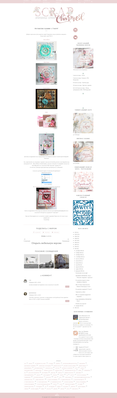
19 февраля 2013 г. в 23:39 (34, 295)
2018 (76, 238)
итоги (76, 368)
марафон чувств (58, 370)
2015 (76, 244)
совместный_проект (39, 379)
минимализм (87, 370)
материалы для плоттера (70, 370)
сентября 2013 (79, 256)
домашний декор (28, 368)
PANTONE (62, 388)
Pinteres (56, 232)
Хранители (73, 386)
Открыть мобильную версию (46, 243)
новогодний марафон (29, 375)
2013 (76, 248)
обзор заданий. (46, 375)
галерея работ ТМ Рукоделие (45, 365)
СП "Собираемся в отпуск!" (55, 381)
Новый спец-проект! (81, 303)
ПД (67, 375)
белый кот (58, 363)
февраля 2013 (79, 271)
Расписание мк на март (82, 273)
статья (60, 384)
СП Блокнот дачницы (68, 381)
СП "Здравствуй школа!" (66, 379)
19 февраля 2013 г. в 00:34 (35, 282)
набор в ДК (53, 372)
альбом (30, 363)
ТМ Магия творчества (28, 386)
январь (42, 388)
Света (55, 377)
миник (79, 370)
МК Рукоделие (45, 372)
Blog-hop (49, 388)
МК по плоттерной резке (34, 372)
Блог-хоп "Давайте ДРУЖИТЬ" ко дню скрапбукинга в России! (85, 333)
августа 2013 (79, 258)
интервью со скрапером (67, 368)
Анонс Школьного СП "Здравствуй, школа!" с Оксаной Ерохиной (84, 317)
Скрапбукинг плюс (28, 379)
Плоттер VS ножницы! (81, 375)
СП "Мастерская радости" (79, 379)
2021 (76, 232)
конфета (82, 368)
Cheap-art (55, 388)
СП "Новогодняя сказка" (42, 381)
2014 (76, 246)
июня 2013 (78, 262)
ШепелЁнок (46, 39)
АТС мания (51, 363)
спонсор (55, 384)
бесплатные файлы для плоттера (70, 363)
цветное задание (81, 386)
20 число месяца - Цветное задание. (82, 85)
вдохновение (82, 363)
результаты (48, 236)
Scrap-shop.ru (75, 388)
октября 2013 (79, 254)
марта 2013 (78, 269)
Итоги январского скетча (63, 266)
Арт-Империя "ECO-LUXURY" (40, 363)
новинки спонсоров (68, 372)
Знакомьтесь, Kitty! (80, 292)
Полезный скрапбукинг (38, 377)
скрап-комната (68, 377)
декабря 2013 (79, 250)
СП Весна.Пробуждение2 (29, 384)
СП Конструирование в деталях (43, 384)
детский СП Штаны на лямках (70, 365)
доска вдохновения (38, 368)
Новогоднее (78, 372)
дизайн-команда (82, 365)
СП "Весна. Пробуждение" (52, 379)
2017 (76, 240)
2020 (76, 234)
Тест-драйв (80, 384)
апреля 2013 (79, 267)
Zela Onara (46, 62)
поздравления (27, 377)
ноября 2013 (79, 252)
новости (38, 375)
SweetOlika (72, 397)
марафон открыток (48, 370)
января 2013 (79, 305)
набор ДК (60, 372)
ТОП (45, 386)
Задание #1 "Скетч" (84, 347)
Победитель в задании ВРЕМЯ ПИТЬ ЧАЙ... (48, 266)
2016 (76, 242)
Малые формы (38, 370)
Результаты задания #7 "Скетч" (84, 289)
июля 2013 (78, 260)
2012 (76, 307)
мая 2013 (78, 265)
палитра (61, 375)
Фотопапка (65, 386)
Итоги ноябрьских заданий (32, 266)
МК (25, 372)
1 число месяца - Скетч (79, 75)
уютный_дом (52, 386)
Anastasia (37, 186)
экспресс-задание (34, 388)
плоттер (72, 375)
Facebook (37, 232)
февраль (59, 386)
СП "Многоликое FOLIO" (29, 381)
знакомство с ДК (48, 368)
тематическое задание (70, 384)
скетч (60, 377)
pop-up (68, 388)
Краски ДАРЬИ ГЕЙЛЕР (28, 370)
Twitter (47, 232)
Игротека (57, 368)
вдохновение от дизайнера (30, 365)
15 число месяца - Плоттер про (81, 82)
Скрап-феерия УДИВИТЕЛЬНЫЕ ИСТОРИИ (82, 377)
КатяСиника (46, 88)
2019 (76, 236)
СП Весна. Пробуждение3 (81, 381)
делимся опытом (57, 365)
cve (46, 132)
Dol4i (46, 112)
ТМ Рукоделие (39, 386)
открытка (55, 375)
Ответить (67, 286)
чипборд (26, 388)
